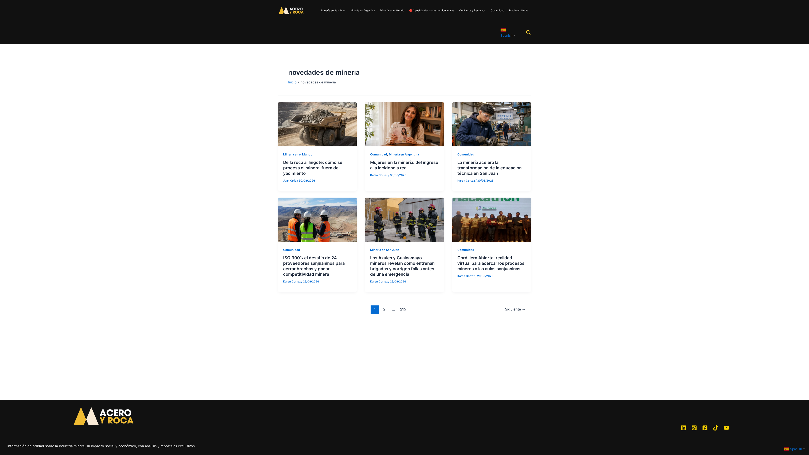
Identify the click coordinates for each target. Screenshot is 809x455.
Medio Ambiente (518, 10)
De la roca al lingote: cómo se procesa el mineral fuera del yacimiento (312, 168)
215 (403, 309)
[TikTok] (715, 428)
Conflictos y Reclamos (472, 10)
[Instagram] (694, 428)
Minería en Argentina (363, 10)
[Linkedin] (683, 428)
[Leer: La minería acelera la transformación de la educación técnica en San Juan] (491, 124)
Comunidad (497, 10)
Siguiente (515, 309)
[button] (528, 32)
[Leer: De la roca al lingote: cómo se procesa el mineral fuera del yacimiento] (317, 124)
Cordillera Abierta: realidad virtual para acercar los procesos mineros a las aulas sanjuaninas (490, 263)
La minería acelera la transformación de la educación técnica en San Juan (489, 168)
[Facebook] (705, 428)
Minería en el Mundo (392, 10)
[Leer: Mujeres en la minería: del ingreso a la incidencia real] (404, 124)
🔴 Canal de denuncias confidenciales (431, 10)
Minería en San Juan (333, 10)
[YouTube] (726, 428)
